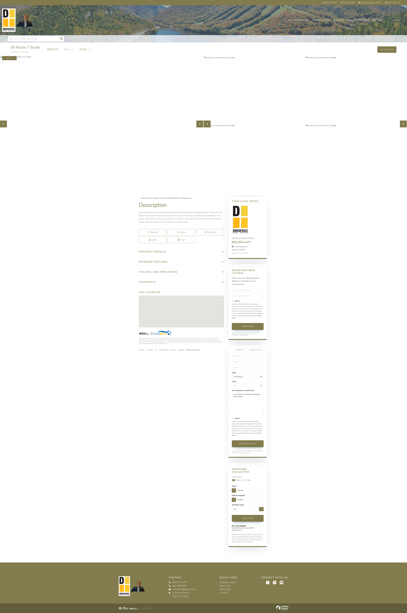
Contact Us (235, 253)
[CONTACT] (386, 49)
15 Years (248, 480)
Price (234, 486)
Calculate (247, 518)
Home (141, 350)
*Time (234, 382)
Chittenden (164, 350)
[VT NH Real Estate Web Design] (282, 608)
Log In (389, 3)
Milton (173, 350)
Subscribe (247, 326)
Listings (149, 350)
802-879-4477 (330, 3)
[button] (61, 39)
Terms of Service (242, 452)
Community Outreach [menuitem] (358, 20)
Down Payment (238, 496)
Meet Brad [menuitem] (377, 20)
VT (156, 350)
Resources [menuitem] (338, 20)
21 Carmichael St (181, 595)
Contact (396, 20)
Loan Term (237, 477)
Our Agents (244, 253)
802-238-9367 (349, 3)
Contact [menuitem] (224, 593)
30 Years (238, 480)
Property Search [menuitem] (321, 20)
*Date (234, 373)
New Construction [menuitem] (298, 20)
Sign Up (397, 3)
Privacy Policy (147, 608)
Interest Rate (238, 505)
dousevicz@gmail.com (371, 3)
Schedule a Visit (255, 350)
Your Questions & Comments (243, 390)
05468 (181, 350)
